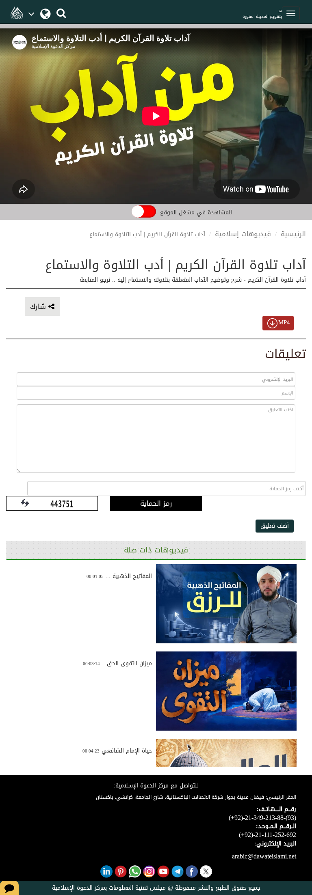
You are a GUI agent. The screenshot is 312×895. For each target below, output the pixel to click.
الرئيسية (293, 233)
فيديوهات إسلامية (243, 233)
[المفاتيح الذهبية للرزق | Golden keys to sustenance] (226, 604)
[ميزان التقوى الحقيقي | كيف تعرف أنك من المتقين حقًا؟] (226, 690)
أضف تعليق (274, 525)
